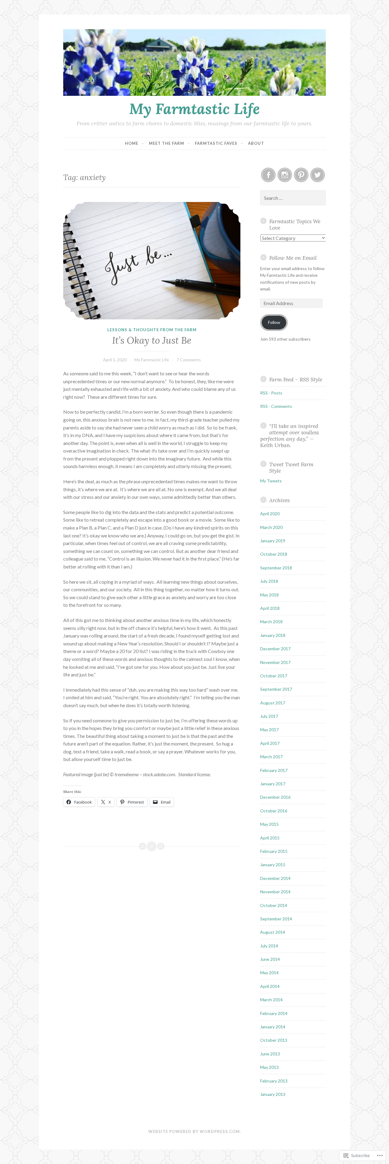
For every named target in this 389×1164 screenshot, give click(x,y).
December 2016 (275, 797)
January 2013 (272, 1094)
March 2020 (271, 527)
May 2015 (269, 824)
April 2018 (270, 608)
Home (131, 143)
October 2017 (273, 675)
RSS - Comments (276, 406)
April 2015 (270, 837)
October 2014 (273, 905)
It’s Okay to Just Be (151, 340)
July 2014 (269, 945)
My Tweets (271, 480)
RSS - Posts (271, 392)
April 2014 (270, 986)
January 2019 (272, 540)
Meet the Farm (166, 143)
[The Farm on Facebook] (268, 175)
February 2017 (273, 770)
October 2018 (273, 554)
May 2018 (269, 594)
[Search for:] (293, 198)
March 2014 (271, 999)
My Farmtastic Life (194, 108)
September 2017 (276, 689)
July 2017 (269, 716)
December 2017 (275, 648)
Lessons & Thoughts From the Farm (152, 329)
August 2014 (272, 932)
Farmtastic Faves (216, 143)
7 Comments (189, 359)
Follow (274, 322)
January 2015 (272, 864)
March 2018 (271, 621)
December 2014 (275, 878)
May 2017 (269, 729)
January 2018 (272, 635)
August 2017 (272, 702)
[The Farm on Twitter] (317, 175)
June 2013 (270, 1053)
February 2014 (273, 1013)
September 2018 (276, 567)
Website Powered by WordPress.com (194, 1131)
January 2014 (272, 1026)
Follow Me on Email (293, 257)
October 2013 (273, 1040)
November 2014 (275, 891)
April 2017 (270, 743)
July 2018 (269, 581)
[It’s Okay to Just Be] (151, 260)
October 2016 (273, 810)
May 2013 (269, 1067)
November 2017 (275, 662)
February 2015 (273, 851)
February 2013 (273, 1080)
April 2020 (270, 513)
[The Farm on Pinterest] (301, 175)
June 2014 (270, 959)
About (256, 143)
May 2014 (269, 972)
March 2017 (271, 756)
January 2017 (272, 783)
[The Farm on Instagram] (284, 175)
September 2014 (276, 918)
